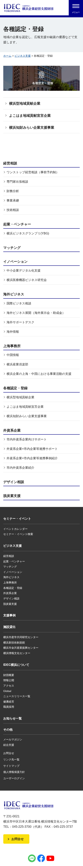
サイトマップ (11, 765)
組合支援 (8, 744)
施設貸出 (9, 626)
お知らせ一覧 (12, 718)
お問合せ (8, 753)
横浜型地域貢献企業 (24, 103)
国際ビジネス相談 (19, 303)
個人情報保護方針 (14, 771)
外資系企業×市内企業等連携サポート (32, 448)
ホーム (7, 55)
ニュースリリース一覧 (16, 696)
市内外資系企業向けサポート (27, 439)
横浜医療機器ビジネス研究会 (27, 280)
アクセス (8, 685)
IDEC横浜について (16, 664)
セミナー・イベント (17, 518)
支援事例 (9, 615)
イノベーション (15, 261)
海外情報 (13, 331)
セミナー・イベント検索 (18, 534)
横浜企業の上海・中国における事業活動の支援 (39, 373)
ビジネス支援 (22, 55)
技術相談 (13, 210)
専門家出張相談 (17, 181)
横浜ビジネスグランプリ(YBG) (28, 233)
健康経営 (8, 701)
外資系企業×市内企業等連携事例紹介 (32, 458)
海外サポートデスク (20, 322)
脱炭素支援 (12, 496)
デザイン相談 (13, 482)
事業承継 (13, 200)
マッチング (12, 248)
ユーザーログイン (14, 778)
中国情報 (13, 355)
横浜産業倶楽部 (17, 364)
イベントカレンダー (15, 528)
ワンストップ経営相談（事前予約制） (33, 172)
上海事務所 (12, 346)
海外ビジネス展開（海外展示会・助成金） (36, 312)
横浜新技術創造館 (14, 642)
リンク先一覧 (11, 759)
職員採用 (8, 706)
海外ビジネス (13, 294)
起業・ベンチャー (17, 224)
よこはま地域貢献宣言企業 (30, 116)
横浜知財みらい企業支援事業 (31, 127)
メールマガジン (12, 739)
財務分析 (13, 191)
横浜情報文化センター (16, 653)
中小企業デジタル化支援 (24, 270)
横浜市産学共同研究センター (20, 637)
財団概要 (8, 675)
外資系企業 (12, 430)
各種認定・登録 (15, 388)
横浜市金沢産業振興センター (20, 647)
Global (7, 691)
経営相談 (10, 163)
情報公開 (8, 680)
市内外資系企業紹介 (20, 467)
